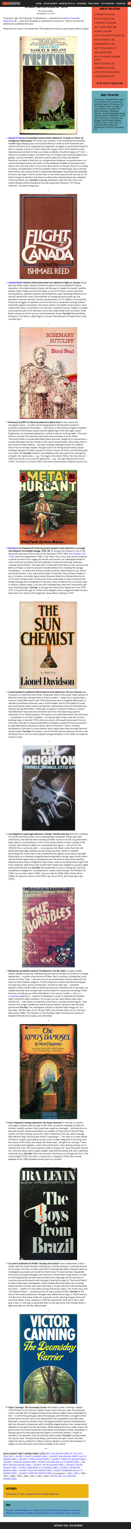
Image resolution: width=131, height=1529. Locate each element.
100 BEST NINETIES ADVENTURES (35, 1473)
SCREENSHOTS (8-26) (104, 14)
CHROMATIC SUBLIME (105, 22)
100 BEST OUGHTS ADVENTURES (31, 1456)
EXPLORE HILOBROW (50, 3)
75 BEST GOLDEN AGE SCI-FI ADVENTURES (58, 1462)
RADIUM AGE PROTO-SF (67, 3)
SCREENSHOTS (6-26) (104, 67)
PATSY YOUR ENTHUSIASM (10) (109, 35)
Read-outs (54, 1494)
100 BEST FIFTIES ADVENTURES (48, 1464)
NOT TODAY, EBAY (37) (105, 48)
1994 (69, 1473)
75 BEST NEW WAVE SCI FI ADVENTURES (38, 1467)
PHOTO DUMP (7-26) (104, 39)
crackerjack (13, 996)
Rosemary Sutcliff (23, 1513)
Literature (30, 1494)
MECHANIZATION (103, 52)
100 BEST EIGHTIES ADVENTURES (35, 1470)
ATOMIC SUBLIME (103, 31)
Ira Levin (10, 1510)
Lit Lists (20, 1494)
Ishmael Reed (14, 282)
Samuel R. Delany (16, 137)
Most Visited (42, 1494)
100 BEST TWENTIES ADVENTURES (68, 1459)
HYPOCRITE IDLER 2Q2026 (107, 72)
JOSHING (39, 3)
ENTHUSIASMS (81, 3)
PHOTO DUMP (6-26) (104, 63)
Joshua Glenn (117, 83)
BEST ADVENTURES (107, 3)
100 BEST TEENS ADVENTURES (34, 1459)
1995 (76, 1473)
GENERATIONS (120, 3)
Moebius (12, 548)
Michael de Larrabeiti (69, 1510)
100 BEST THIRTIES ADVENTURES (19, 1462)
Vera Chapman (57, 1513)
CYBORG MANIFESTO (104, 76)
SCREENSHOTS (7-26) (104, 44)
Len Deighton (35, 1510)
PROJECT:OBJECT (94, 3)
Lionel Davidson (50, 1510)
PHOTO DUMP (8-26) (104, 18)
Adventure (11, 1494)
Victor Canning (73, 1513)
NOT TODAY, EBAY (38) (105, 27)
